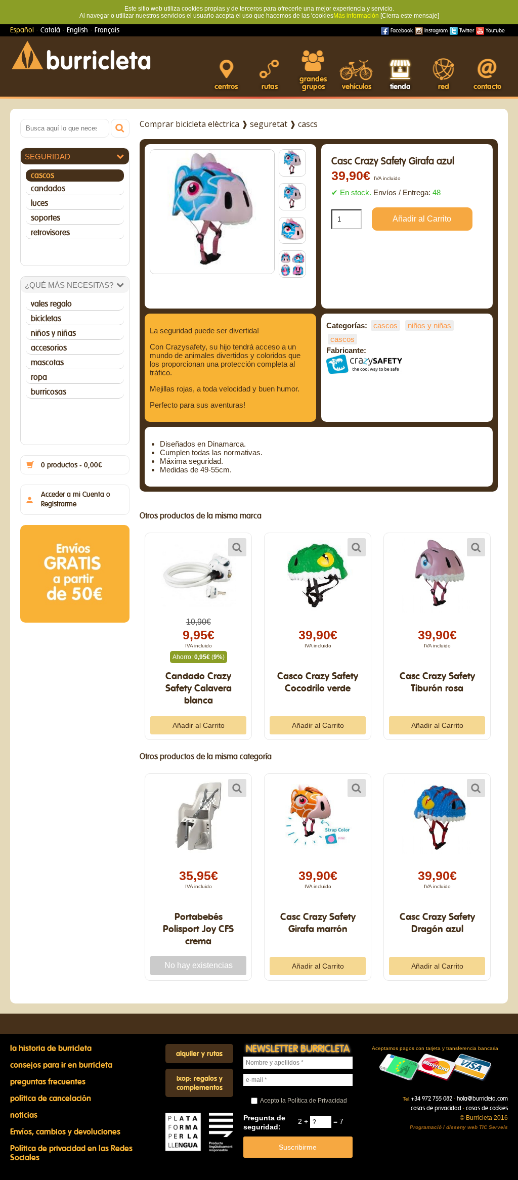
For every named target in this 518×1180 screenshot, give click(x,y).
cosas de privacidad (436, 1108)
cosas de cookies (487, 1108)
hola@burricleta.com (482, 1099)
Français (107, 30)
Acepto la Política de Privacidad (303, 1100)
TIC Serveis (493, 1127)
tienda (400, 87)
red (443, 87)
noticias (23, 1115)
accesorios (49, 348)
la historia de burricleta (51, 1048)
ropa (39, 377)
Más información (356, 15)
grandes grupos (313, 83)
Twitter (466, 30)
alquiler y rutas (199, 1054)
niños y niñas (53, 333)
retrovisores (50, 233)
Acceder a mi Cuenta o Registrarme (75, 499)
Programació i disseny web (444, 1127)
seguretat (268, 124)
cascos (42, 175)
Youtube (494, 30)
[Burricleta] (81, 54)
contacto (487, 87)
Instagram (435, 30)
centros (226, 87)
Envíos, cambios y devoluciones (65, 1132)
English (77, 30)
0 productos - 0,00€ (71, 465)
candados (48, 189)
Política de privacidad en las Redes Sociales (71, 1153)
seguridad (47, 156)
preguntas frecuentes (47, 1082)
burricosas (48, 392)
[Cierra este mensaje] (409, 15)
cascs (308, 124)
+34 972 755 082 (431, 1099)
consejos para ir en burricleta (61, 1065)
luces (39, 203)
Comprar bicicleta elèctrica (189, 124)
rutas (270, 87)
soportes (45, 218)
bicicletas (46, 319)
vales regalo (51, 304)
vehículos (356, 87)
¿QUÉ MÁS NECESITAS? (69, 285)
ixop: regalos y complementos (200, 1083)
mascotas (47, 363)
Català (50, 30)
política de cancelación (50, 1099)
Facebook (401, 30)
